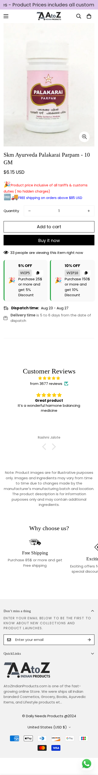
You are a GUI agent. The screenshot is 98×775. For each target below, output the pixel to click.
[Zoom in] (84, 136)
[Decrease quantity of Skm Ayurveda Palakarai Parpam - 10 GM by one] (29, 211)
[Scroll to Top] (89, 750)
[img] (49, 378)
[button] (88, 16)
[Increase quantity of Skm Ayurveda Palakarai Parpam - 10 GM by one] (88, 211)
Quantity (11, 210)
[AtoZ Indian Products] (49, 16)
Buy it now (49, 240)
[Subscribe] (89, 640)
